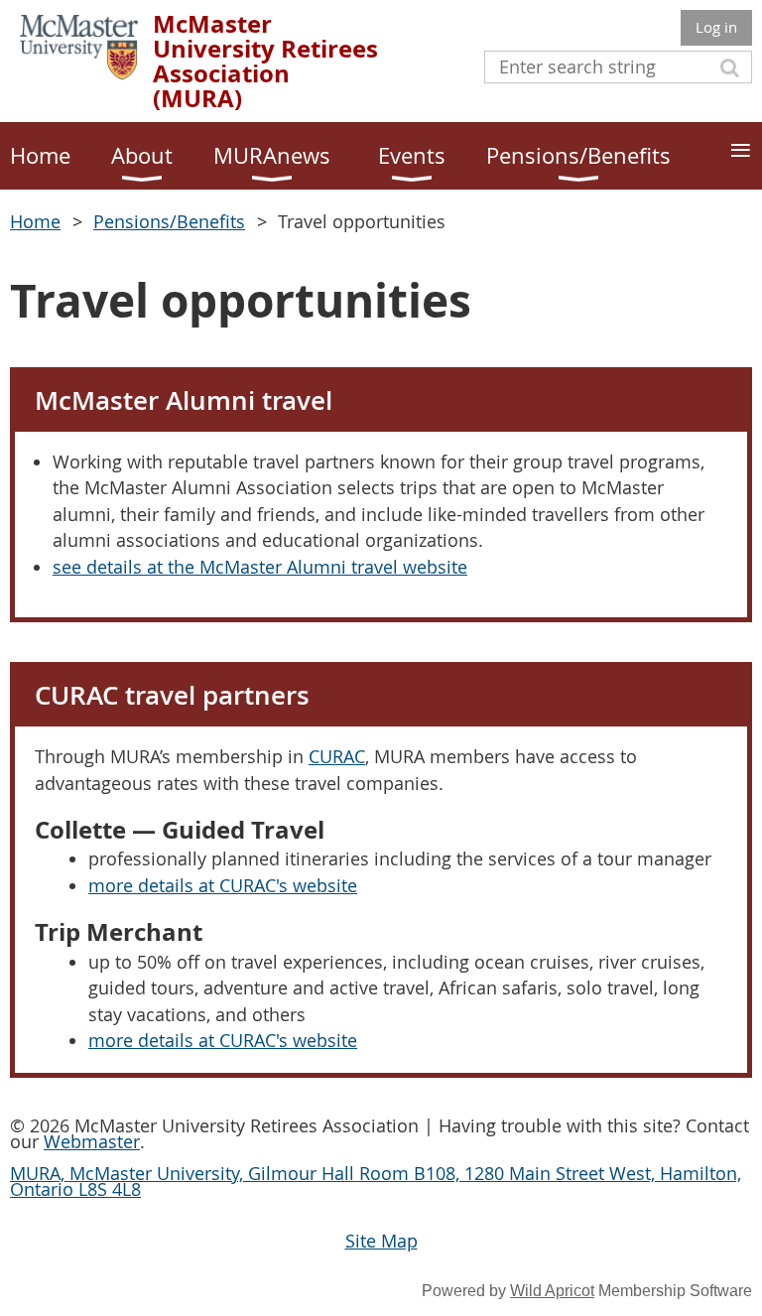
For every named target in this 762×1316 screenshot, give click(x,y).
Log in (716, 27)
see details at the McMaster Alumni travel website (260, 567)
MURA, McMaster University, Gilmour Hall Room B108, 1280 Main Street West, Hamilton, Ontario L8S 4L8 (375, 1181)
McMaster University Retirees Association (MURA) (265, 61)
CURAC (337, 756)
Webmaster (92, 1141)
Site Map (381, 1240)
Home (35, 221)
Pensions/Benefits (169, 221)
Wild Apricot (552, 1290)
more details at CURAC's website (222, 885)
